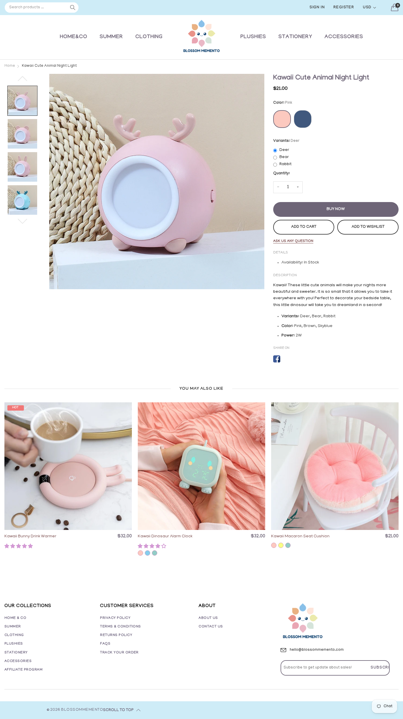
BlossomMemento (82, 710)
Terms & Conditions (120, 627)
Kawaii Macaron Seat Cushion (300, 536)
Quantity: (281, 173)
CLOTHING (149, 37)
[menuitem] (74, 37)
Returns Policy (116, 635)
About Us (208, 618)
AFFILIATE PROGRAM (23, 670)
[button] (19, 546)
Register (343, 7)
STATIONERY (295, 37)
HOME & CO (15, 618)
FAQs (105, 644)
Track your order (119, 653)
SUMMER (111, 37)
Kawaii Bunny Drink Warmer (30, 536)
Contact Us (211, 627)
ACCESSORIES (344, 37)
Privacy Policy (115, 618)
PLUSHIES (253, 37)
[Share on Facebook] (276, 358)
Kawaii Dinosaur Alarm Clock (165, 536)
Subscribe (383, 668)
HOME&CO (73, 37)
